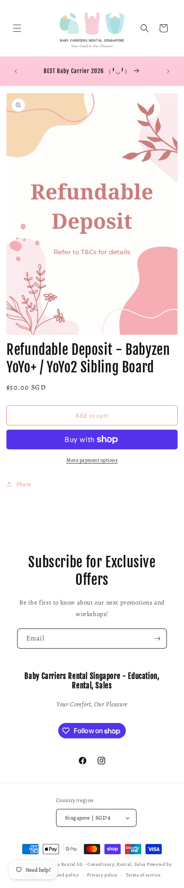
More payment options (92, 460)
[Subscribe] (157, 638)
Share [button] (23, 484)
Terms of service (143, 875)
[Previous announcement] (15, 71)
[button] (17, 28)
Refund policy (63, 875)
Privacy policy (102, 875)
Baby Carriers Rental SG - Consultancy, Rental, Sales (87, 864)
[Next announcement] (168, 71)
